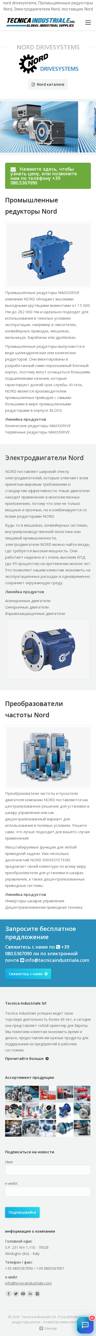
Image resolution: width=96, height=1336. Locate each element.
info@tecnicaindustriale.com (57, 960)
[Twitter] (16, 1294)
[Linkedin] (30, 1294)
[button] (85, 1325)
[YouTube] (23, 1294)
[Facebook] (9, 1294)
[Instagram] (37, 1294)
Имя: (9, 1161)
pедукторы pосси (26, 1322)
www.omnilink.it (72, 1322)
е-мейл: (11, 1183)
